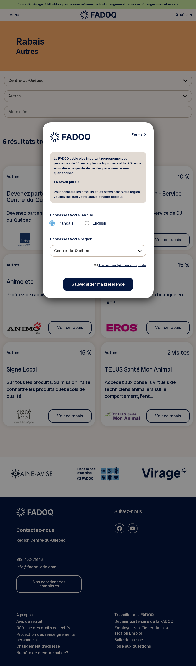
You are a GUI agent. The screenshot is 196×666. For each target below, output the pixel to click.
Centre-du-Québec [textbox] (71, 250)
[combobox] (98, 251)
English (99, 223)
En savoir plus (65, 182)
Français (65, 223)
